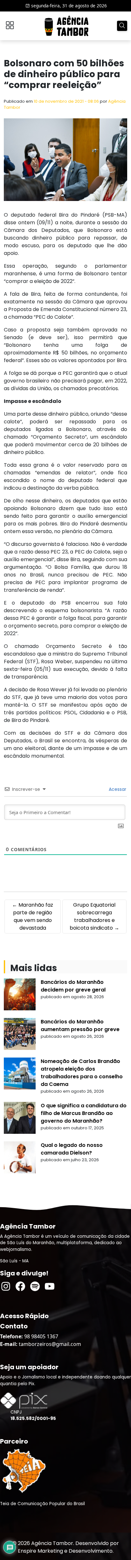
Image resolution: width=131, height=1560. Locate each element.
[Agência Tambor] (66, 26)
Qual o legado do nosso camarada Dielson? (72, 1148)
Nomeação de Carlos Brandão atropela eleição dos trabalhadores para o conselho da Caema (82, 1073)
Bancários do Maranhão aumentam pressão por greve (80, 1025)
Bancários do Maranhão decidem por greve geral (73, 985)
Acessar (116, 789)
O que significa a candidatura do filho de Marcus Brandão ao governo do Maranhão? (84, 1113)
